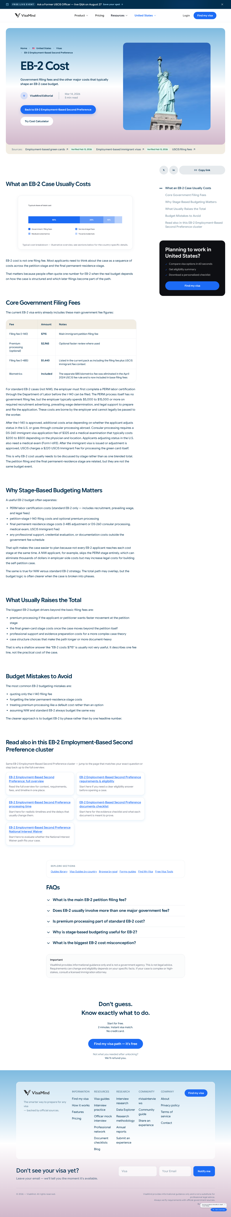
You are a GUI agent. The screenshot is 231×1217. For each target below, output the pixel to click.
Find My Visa (145, 871)
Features (78, 1112)
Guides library (59, 871)
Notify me (204, 1171)
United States (144, 15)
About (165, 1099)
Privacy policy (170, 1105)
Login (186, 15)
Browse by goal (108, 871)
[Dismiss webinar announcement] (222, 4)
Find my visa (205, 15)
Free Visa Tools (164, 871)
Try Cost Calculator (37, 121)
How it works (81, 1105)
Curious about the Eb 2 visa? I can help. (203, 1196)
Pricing (99, 15)
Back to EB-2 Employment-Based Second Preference (58, 109)
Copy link (204, 170)
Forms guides (128, 871)
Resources (117, 15)
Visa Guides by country (83, 871)
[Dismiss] (223, 1193)
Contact (166, 1123)
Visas (59, 48)
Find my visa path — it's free (115, 1044)
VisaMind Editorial (41, 95)
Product (80, 15)
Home (23, 48)
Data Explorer (125, 1110)
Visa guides (102, 1099)
